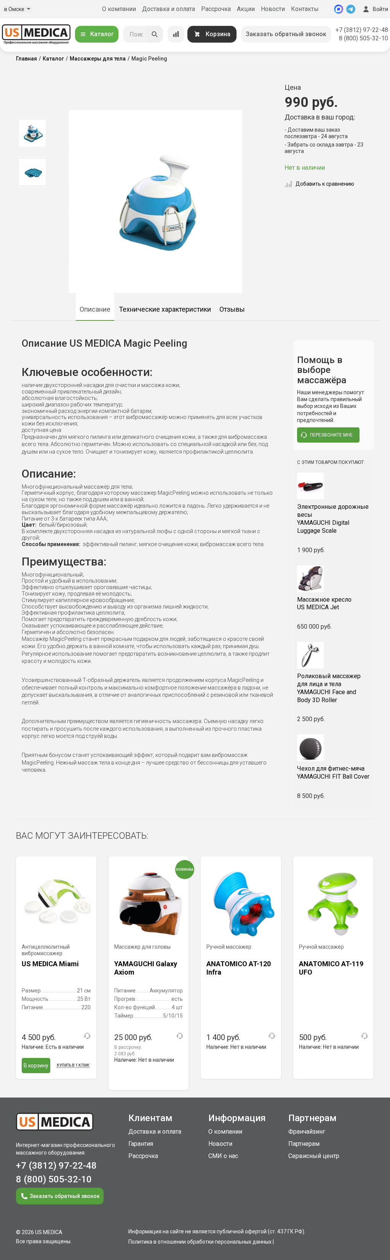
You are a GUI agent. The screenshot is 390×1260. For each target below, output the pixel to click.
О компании (119, 9)
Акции (246, 9)
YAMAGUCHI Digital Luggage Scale (333, 518)
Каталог (102, 34)
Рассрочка (216, 9)
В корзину (36, 1065)
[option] (32, 133)
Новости (273, 9)
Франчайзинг (306, 1131)
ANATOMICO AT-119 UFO (331, 968)
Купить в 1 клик (73, 1065)
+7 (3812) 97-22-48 (362, 29)
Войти (380, 9)
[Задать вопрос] (87, 1036)
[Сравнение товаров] (176, 34)
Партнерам (304, 1143)
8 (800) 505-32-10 (363, 38)
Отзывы (232, 309)
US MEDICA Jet (324, 603)
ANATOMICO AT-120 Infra (238, 968)
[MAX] (338, 9)
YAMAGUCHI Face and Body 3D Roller (329, 687)
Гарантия (140, 1143)
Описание (95, 309)
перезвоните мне (331, 435)
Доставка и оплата (168, 9)
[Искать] (154, 34)
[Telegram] (350, 9)
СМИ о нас (223, 1156)
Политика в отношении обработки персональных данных (200, 1242)
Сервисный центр (313, 1156)
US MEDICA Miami (50, 964)
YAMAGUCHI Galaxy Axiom (145, 968)
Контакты (305, 9)
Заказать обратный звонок (286, 34)
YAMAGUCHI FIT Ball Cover (333, 772)
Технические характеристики (165, 309)
